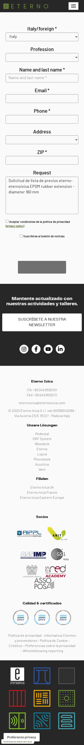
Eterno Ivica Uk (42, 487)
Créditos (15, 646)
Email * (42, 90)
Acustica (42, 464)
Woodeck (42, 444)
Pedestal (42, 434)
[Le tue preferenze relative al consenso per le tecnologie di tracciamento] (22, 737)
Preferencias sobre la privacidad (50, 646)
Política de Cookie (54, 641)
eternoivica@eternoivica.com (42, 403)
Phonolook (42, 459)
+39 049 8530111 (45, 395)
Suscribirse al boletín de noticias (44, 236)
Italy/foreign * (42, 29)
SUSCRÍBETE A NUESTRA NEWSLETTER (42, 322)
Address (42, 131)
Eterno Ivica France (42, 492)
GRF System (42, 439)
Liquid (42, 454)
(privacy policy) (15, 226)
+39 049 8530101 (44, 390)
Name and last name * (42, 70)
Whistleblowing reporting (43, 651)
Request (42, 172)
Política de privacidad (24, 635)
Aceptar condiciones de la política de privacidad (38, 224)
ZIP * (42, 152)
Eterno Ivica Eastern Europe (42, 497)
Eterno (42, 449)
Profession (42, 49)
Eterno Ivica (25, 6)
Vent (42, 469)
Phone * (42, 111)
